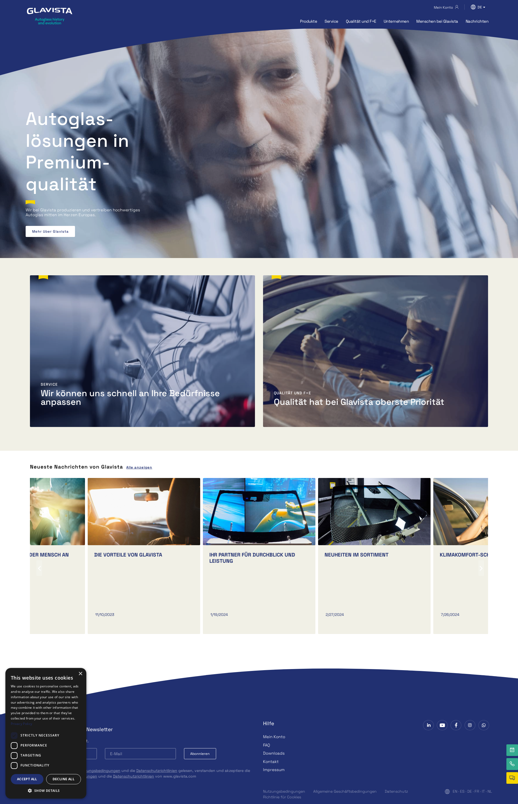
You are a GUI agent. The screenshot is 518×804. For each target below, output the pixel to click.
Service (331, 21)
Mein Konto (274, 736)
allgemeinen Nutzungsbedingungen (88, 770)
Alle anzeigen (139, 467)
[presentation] (39, 568)
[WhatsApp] (483, 725)
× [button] (80, 674)
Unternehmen (396, 21)
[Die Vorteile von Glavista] (144, 511)
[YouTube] (442, 725)
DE (469, 791)
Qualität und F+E (361, 21)
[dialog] (45, 733)
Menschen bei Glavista (437, 21)
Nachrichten (477, 21)
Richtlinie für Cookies (282, 797)
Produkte (308, 21)
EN (455, 791)
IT (483, 791)
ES (462, 791)
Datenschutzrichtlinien (156, 770)
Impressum (274, 769)
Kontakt (271, 761)
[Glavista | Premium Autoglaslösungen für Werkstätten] (49, 15)
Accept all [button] (27, 779)
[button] (46, 790)
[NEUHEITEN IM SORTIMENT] (374, 511)
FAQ (266, 745)
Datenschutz (396, 791)
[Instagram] (470, 725)
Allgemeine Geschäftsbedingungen (345, 791)
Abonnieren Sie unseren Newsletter (69, 729)
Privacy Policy (21, 723)
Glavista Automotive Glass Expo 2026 (68, 231)
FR (477, 791)
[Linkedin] (428, 725)
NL (490, 791)
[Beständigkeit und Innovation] (259, 511)
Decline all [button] (63, 779)
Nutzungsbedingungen (284, 791)
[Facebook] (456, 725)
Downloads (274, 753)
